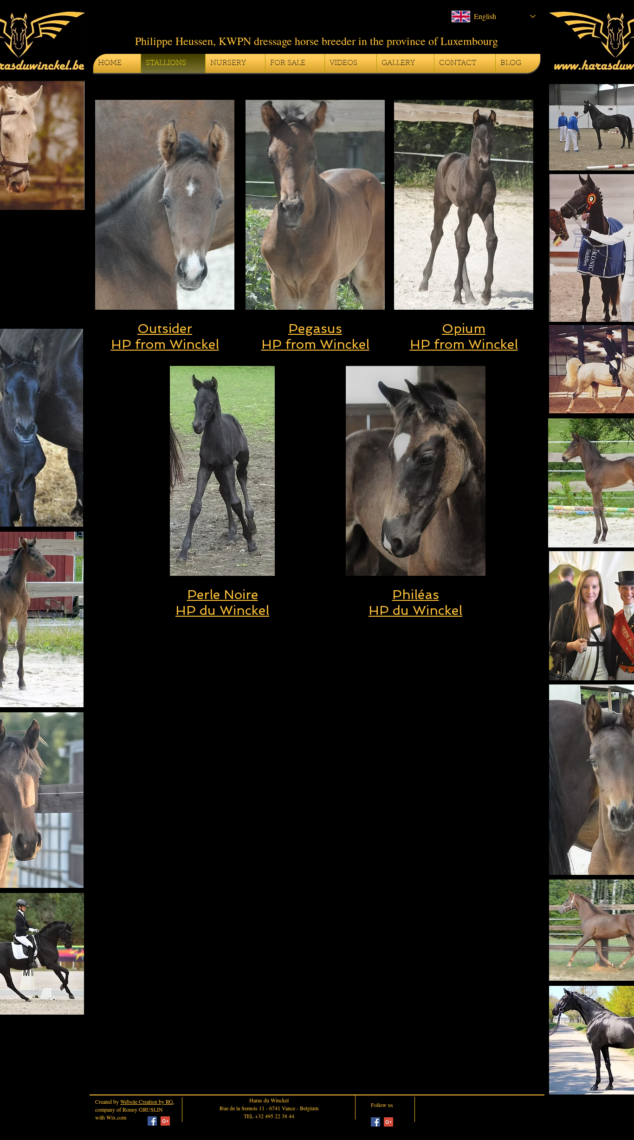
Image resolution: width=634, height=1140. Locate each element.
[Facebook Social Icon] (152, 1121)
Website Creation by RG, (147, 1101)
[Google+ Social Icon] (165, 1121)
